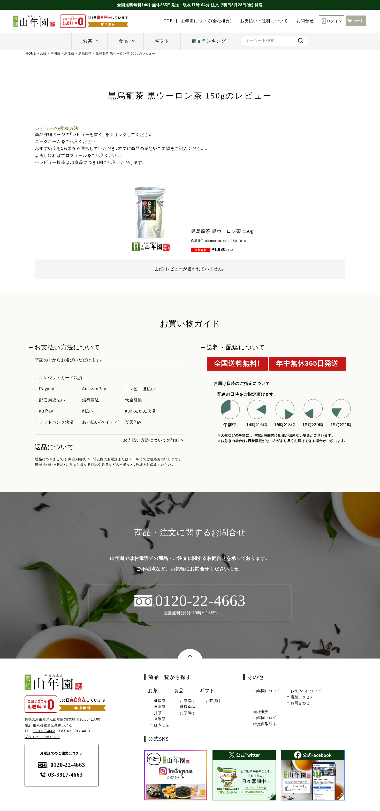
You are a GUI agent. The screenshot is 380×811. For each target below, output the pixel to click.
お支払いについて (306, 691)
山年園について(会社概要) (206, 21)
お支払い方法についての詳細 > (153, 440)
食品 (123, 41)
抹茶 (158, 713)
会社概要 (261, 712)
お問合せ (305, 21)
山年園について (266, 691)
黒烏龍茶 (85, 53)
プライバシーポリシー (42, 737)
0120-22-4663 (67, 765)
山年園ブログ (264, 718)
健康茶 (159, 701)
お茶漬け (187, 713)
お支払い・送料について (264, 21)
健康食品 (187, 707)
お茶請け (187, 701)
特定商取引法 (264, 724)
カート (358, 21)
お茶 (88, 41)
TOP (168, 21)
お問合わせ (300, 703)
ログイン (334, 21)
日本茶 (159, 707)
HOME (31, 53)
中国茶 (55, 53)
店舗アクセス (302, 697)
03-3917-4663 (44, 731)
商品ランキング (209, 41)
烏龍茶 (69, 53)
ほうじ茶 (161, 725)
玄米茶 (159, 719)
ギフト (162, 41)
